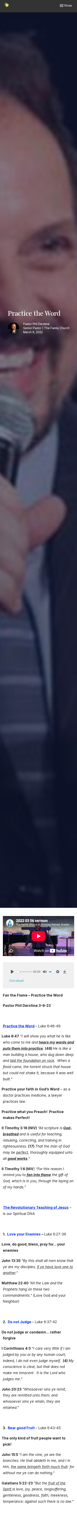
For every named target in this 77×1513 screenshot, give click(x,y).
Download (16, 980)
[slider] (24, 972)
